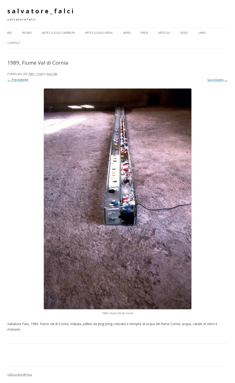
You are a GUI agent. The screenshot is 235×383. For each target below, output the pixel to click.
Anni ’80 (52, 74)
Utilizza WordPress (19, 375)
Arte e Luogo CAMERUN (58, 33)
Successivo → (217, 79)
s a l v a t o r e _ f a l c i (40, 11)
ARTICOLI (164, 33)
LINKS (201, 33)
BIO (9, 33)
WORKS (27, 33)
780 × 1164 (35, 74)
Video (184, 33)
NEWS (127, 33)
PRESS (144, 33)
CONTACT (13, 43)
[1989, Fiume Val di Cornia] (117, 199)
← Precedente (17, 79)
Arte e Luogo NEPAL (99, 33)
